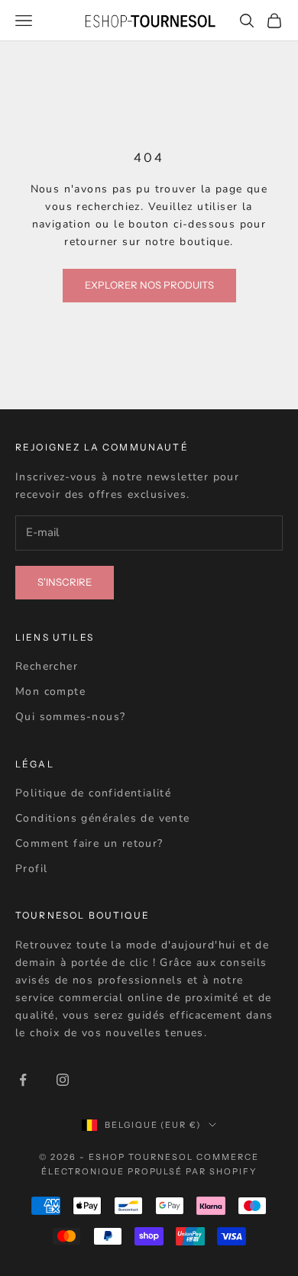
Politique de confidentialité (93, 793)
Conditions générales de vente (102, 818)
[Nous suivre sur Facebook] (23, 1079)
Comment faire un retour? (89, 843)
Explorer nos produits (149, 285)
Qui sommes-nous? (70, 716)
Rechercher (46, 666)
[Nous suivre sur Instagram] (62, 1079)
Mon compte (50, 691)
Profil (31, 868)
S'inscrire (64, 582)
